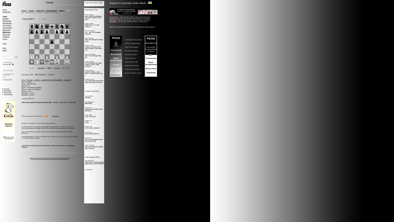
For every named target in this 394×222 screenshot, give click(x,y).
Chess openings (52, 158)
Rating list (6, 34)
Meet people (60, 159)
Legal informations (61, 158)
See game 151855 (7, 79)
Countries (44, 158)
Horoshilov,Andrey (34, 87)
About (5, 50)
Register (6, 19)
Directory (66, 159)
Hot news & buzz (114, 18)
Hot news (6, 89)
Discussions (7, 90)
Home (5, 10)
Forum (5, 39)
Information (7, 12)
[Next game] (34, 19)
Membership (7, 23)
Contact (68, 158)
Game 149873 (28, 19)
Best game (6, 30)
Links (4, 44)
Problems (6, 37)
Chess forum (33, 158)
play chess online (7, 64)
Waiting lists (7, 21)
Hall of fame (7, 25)
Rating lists (39, 158)
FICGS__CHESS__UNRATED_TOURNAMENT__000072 (43, 11)
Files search (7, 92)
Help (4, 48)
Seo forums (53, 159)
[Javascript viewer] (38, 19)
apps (10, 62)
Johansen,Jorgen (33, 89)
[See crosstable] (68, 11)
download (55, 116)
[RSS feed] (46, 116)
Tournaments (7, 28)
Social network (8, 94)
